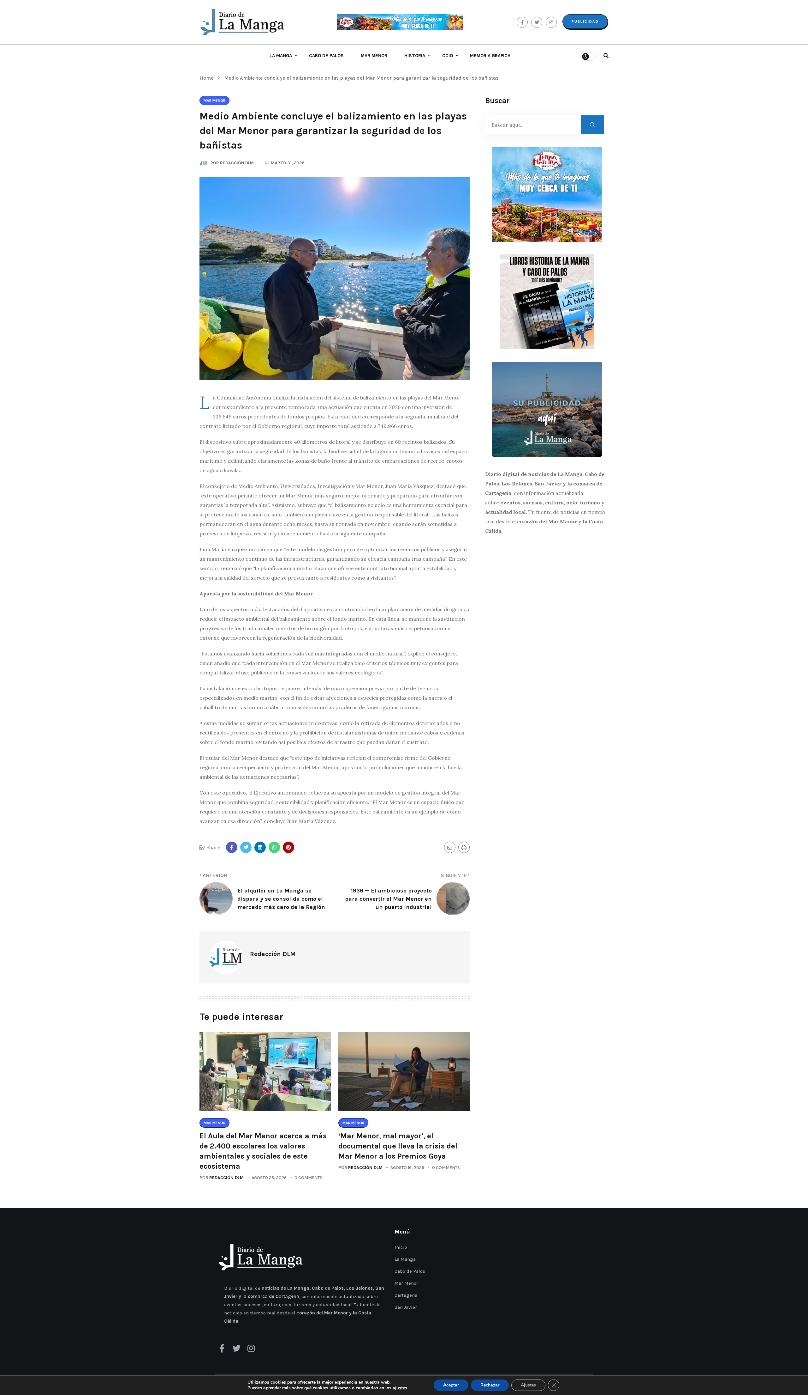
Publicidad (585, 21)
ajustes (400, 1388)
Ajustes (528, 1385)
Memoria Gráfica (490, 55)
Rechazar (489, 1385)
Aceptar (451, 1385)
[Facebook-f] (222, 1348)
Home (207, 78)
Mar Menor (374, 55)
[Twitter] (236, 1348)
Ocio (447, 55)
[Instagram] (251, 1348)
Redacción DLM (226, 1177)
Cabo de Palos (326, 55)
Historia (414, 55)
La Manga (281, 55)
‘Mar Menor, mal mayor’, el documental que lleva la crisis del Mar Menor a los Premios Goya (397, 1145)
